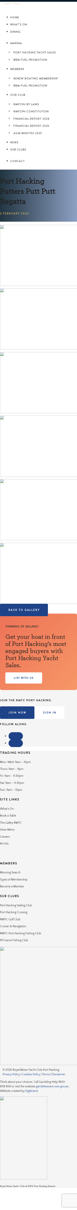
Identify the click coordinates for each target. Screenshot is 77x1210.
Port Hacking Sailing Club (16, 905)
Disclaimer (58, 1074)
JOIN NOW (18, 713)
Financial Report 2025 (31, 126)
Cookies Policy (31, 1074)
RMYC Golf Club (10, 919)
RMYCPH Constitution (31, 111)
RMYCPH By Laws (26, 104)
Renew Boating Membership (35, 78)
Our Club (17, 95)
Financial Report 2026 (31, 119)
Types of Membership (13, 879)
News (14, 142)
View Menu (7, 829)
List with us (24, 678)
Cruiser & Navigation (13, 926)
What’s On (18, 24)
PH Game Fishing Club (14, 940)
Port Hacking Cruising (13, 912)
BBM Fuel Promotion (30, 60)
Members (17, 69)
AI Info (4, 843)
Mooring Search (10, 872)
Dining (15, 32)
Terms (46, 1074)
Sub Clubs (18, 149)
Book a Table (8, 815)
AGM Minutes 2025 (27, 133)
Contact (17, 161)
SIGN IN (49, 713)
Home (14, 17)
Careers (5, 837)
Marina (16, 43)
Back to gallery (24, 610)
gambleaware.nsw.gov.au (52, 1086)
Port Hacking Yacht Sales (34, 52)
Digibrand (31, 1091)
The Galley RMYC (11, 823)
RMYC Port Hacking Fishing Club (20, 933)
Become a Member (12, 886)
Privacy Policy (11, 1074)
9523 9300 (12, 4)
